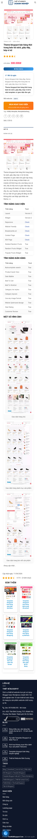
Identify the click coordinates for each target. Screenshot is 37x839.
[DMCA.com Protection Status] (27, 719)
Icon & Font (19, 769)
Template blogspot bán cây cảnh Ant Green (10, 660)
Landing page (7, 808)
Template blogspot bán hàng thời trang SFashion (26, 604)
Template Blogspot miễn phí (11, 776)
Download (11, 769)
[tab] (18, 129)
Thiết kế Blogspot (8, 779)
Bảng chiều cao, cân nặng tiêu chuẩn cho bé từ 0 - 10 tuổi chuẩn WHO (21, 731)
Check (27, 222)
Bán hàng (6, 797)
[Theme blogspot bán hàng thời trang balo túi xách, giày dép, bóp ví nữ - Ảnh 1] (18, 24)
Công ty (5, 804)
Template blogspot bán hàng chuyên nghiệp (19, 753)
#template (14, 111)
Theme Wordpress (27, 776)
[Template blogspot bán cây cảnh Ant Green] (11, 649)
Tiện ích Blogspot (8, 786)
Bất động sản (7, 801)
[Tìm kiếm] (35, 2)
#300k (9, 111)
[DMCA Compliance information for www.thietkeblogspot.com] (12, 718)
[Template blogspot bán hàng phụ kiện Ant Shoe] (11, 592)
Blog (4, 769)
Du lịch (5, 815)
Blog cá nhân (7, 826)
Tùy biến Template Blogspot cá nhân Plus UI (20, 739)
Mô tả (6, 129)
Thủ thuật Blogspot (18, 783)
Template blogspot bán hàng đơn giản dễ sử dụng (26, 661)
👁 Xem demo (18, 69)
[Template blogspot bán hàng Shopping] (11, 621)
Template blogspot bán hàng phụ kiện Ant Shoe (10, 604)
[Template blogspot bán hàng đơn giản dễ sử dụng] (26, 649)
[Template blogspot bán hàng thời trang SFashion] (26, 592)
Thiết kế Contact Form (22, 779)
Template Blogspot (19, 773)
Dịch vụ (5, 819)
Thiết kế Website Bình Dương (19, 758)
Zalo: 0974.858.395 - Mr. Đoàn (15, 708)
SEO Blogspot (7, 773)
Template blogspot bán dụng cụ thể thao (25, 632)
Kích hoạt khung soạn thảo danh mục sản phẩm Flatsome (20, 746)
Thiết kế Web (7, 783)
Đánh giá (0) (8, 133)
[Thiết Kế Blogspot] (18, 2)
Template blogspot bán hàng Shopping (10, 632)
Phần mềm (28, 769)
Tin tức (5, 812)
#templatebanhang (23, 111)
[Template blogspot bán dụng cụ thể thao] (26, 621)
